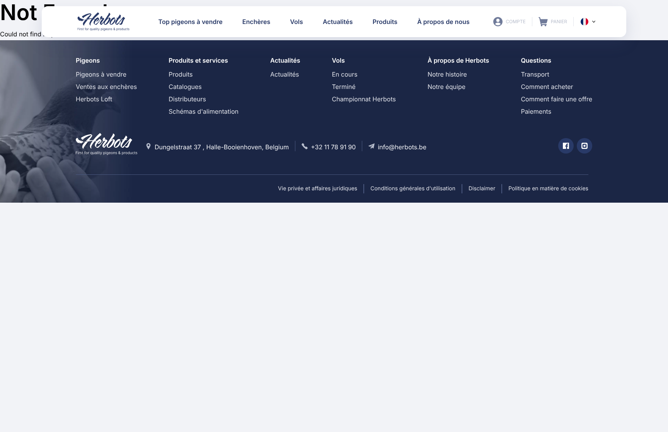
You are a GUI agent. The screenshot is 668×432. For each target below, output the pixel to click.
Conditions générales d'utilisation (412, 188)
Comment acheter (547, 86)
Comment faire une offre (556, 99)
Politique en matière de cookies (548, 188)
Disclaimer (482, 188)
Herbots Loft (94, 99)
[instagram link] (584, 146)
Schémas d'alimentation (204, 111)
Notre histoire (447, 74)
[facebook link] (566, 146)
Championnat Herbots (363, 99)
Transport (535, 74)
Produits (181, 74)
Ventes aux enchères (106, 86)
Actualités (284, 74)
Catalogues (185, 86)
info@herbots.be (402, 147)
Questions (536, 60)
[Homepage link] (104, 21)
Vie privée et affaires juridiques (317, 188)
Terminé (343, 86)
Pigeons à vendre (101, 74)
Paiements (536, 111)
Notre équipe (446, 86)
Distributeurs (187, 99)
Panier (552, 21)
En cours (344, 74)
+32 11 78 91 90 (333, 147)
